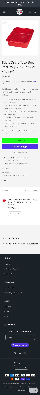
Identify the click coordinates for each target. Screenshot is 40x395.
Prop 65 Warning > (18, 175)
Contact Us (8, 317)
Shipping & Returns (11, 269)
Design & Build (9, 288)
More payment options (20, 152)
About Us (7, 307)
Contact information (21, 390)
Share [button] (6, 180)
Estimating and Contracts (13, 293)
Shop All (8, 58)
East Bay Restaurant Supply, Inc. (17, 383)
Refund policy (33, 383)
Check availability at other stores (15, 164)
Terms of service (20, 387)
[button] (4, 11)
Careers (7, 311)
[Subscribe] (32, 337)
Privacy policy (9, 387)
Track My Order (10, 274)
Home (3, 58)
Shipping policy (32, 387)
